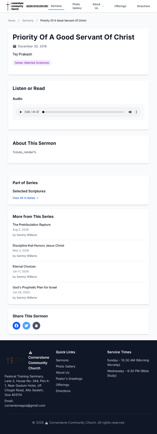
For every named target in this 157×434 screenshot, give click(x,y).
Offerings (120, 6)
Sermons (56, 5)
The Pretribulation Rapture (32, 224)
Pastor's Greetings (69, 378)
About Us (96, 6)
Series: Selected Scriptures (32, 62)
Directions (143, 6)
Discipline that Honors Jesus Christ (38, 245)
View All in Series (24, 197)
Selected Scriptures (29, 191)
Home (11, 20)
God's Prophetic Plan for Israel (35, 287)
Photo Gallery (77, 6)
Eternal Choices (24, 266)
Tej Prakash (22, 54)
